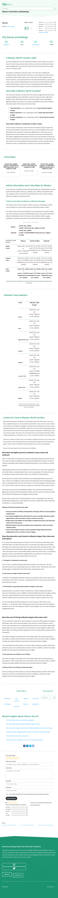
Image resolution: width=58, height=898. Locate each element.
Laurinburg (7, 704)
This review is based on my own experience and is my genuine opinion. (29, 794)
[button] (24, 746)
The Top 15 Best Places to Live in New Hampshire (20, 720)
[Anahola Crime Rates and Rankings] (48, 825)
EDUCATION (35, 44)
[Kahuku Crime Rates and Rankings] (11, 825)
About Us (7, 874)
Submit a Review (43, 32)
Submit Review (11, 798)
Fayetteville (35, 704)
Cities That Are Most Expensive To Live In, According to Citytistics (24, 740)
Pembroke (7, 698)
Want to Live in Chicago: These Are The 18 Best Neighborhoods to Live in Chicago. (29, 728)
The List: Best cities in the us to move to (17, 736)
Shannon (26, 704)
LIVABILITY (6, 44)
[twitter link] (14, 868)
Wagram (26, 698)
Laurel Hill (35, 698)
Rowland (16, 706)
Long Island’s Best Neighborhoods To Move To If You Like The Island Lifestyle (28, 732)
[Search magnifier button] (54, 8)
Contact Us (18, 875)
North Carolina (10, 26)
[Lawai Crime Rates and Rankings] (29, 825)
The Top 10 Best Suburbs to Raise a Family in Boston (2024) (22, 724)
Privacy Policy (50, 887)
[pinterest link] (14, 865)
